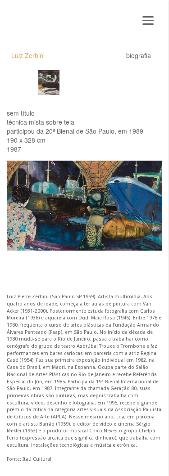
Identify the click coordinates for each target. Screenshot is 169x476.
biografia (138, 55)
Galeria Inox (38, 23)
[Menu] (148, 19)
